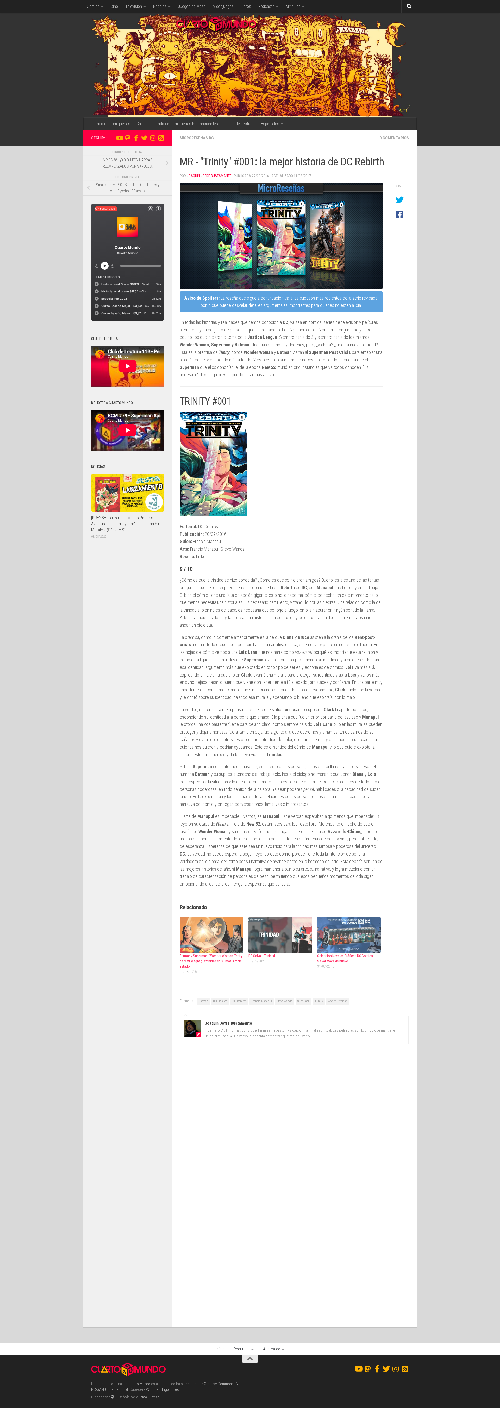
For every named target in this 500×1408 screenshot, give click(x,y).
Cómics (93, 6)
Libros (246, 6)
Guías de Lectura (239, 123)
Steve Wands (284, 1001)
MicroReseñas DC (197, 138)
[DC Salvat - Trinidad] (280, 935)
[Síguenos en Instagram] (152, 138)
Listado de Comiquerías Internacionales (185, 123)
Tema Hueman (149, 1397)
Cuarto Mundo (139, 1383)
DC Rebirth (239, 1001)
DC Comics (220, 1001)
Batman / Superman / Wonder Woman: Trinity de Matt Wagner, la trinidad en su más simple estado (211, 961)
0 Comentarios (394, 138)
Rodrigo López (168, 1389)
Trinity (319, 1001)
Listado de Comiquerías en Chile (118, 123)
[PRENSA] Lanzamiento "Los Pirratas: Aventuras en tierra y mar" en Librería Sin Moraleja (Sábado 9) (125, 523)
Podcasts (266, 6)
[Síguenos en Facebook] (136, 138)
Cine (114, 6)
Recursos (242, 1348)
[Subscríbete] (161, 138)
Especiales (270, 123)
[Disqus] (294, 1120)
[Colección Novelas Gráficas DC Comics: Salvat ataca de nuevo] (349, 935)
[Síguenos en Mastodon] (127, 138)
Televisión (133, 6)
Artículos (293, 6)
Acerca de (271, 1348)
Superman (303, 1001)
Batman (203, 1001)
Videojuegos (223, 6)
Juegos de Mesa (192, 6)
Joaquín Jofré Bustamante (209, 176)
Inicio (220, 1348)
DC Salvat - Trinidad (261, 956)
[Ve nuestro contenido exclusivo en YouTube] (119, 138)
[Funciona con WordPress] (112, 1397)
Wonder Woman (337, 1001)
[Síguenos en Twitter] (144, 138)
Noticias (160, 6)
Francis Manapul (261, 1001)
